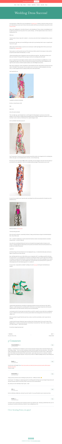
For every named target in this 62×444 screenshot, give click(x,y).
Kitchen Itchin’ (51, 335)
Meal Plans (34, 4)
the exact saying (12, 26)
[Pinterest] (33, 438)
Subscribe (42, 4)
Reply (52, 361)
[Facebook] (31, 438)
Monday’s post (34, 23)
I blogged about (18, 48)
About (18, 4)
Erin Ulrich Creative (36, 440)
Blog (21, 4)
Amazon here (19, 228)
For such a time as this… (12, 335)
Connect (38, 4)
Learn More (36, 1)
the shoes (35, 264)
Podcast (29, 4)
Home (15, 4)
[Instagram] (29, 438)
